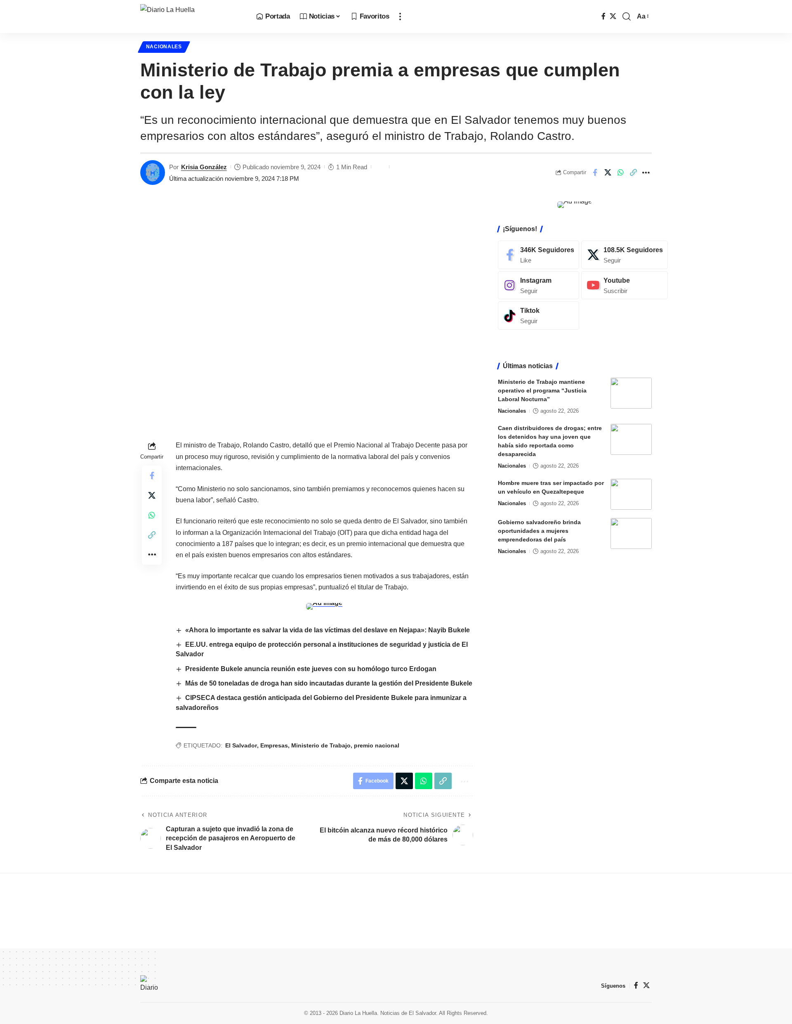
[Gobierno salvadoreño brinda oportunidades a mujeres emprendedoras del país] (631, 533)
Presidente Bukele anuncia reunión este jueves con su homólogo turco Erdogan (310, 668)
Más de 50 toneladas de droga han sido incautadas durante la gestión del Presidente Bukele (328, 683)
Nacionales (164, 46)
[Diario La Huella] (191, 16)
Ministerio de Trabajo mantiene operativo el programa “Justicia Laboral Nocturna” (542, 390)
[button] (400, 16)
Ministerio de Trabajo (321, 745)
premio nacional (376, 745)
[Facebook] (603, 16)
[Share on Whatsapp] (620, 172)
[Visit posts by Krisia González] (152, 172)
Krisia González (204, 166)
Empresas (274, 745)
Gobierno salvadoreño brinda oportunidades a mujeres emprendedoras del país (539, 531)
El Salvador (241, 745)
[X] (613, 16)
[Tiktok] (538, 315)
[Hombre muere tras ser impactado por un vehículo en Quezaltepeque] (631, 494)
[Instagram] (538, 285)
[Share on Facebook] (595, 172)
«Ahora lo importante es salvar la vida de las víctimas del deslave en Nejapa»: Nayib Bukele (327, 630)
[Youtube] (624, 285)
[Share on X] (607, 172)
